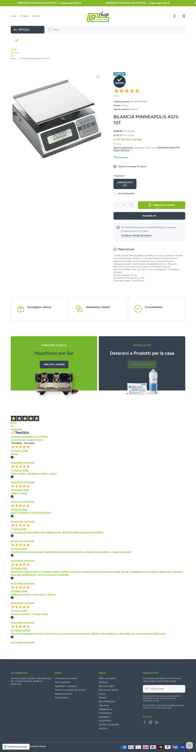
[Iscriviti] (181, 689)
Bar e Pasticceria (107, 701)
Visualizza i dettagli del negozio (136, 235)
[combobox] (115, 30)
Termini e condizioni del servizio (70, 690)
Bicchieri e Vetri (106, 686)
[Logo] (98, 16)
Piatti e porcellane (107, 678)
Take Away (104, 705)
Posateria (103, 682)
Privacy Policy (61, 697)
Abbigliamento (106, 709)
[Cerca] (48, 30)
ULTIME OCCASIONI (109, 724)
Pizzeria (102, 697)
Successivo (29, 443)
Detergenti (104, 717)
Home (13, 59)
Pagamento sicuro (63, 693)
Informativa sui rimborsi (66, 678)
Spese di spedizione (123, 147)
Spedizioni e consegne (66, 686)
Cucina (102, 693)
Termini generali (62, 682)
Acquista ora (149, 215)
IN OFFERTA (105, 720)
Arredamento (105, 713)
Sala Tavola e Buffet (108, 690)
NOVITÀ (103, 728)
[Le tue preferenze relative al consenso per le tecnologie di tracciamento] (16, 747)
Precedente (17, 443)
